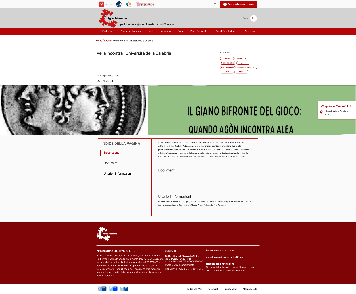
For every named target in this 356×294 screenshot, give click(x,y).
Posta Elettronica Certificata (179, 265)
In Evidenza (106, 31)
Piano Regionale (198, 31)
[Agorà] (178, 234)
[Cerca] (253, 18)
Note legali (213, 289)
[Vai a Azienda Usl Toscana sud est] (124, 289)
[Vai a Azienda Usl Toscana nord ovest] (102, 289)
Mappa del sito (250, 289)
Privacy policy (230, 289)
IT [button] (215, 4)
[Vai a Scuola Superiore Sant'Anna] (145, 4)
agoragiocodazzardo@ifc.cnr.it (229, 257)
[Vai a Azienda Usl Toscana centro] (113, 289)
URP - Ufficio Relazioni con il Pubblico (184, 269)
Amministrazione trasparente (116, 251)
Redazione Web (194, 289)
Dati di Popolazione (226, 31)
